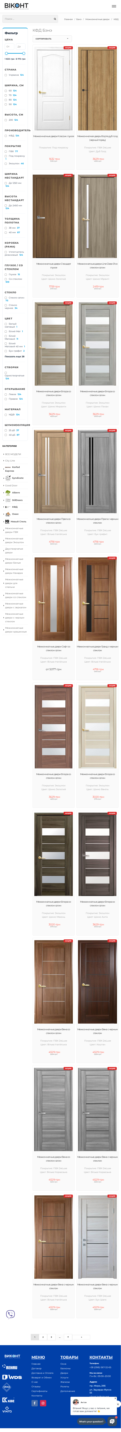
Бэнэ (78, 19)
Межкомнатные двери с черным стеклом (14, 618)
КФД (116, 19)
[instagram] (43, 1403)
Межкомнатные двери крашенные (16, 630)
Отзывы (35, 1386)
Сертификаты (39, 1391)
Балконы (65, 1368)
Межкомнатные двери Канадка (14, 571)
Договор (36, 1368)
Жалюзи (65, 1382)
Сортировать (43, 39)
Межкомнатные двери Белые (14, 561)
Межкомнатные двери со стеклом (15, 595)
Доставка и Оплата (42, 1373)
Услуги (64, 1377)
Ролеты (64, 1386)
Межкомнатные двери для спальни (14, 583)
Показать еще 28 (14, 356)
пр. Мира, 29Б (98, 1385)
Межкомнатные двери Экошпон (14, 540)
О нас (34, 1382)
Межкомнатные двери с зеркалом (15, 605)
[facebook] (34, 1403)
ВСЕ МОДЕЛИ (13, 454)
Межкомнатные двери (97, 19)
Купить (55, 1324)
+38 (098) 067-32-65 (100, 1367)
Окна (63, 1363)
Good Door (11, 485)
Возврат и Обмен (41, 1377)
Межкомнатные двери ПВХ (14, 530)
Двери (64, 1373)
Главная (68, 19)
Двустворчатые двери (14, 551)
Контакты (36, 1395)
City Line (10, 460)
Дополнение (67, 1391)
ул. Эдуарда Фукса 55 (100, 1391)
